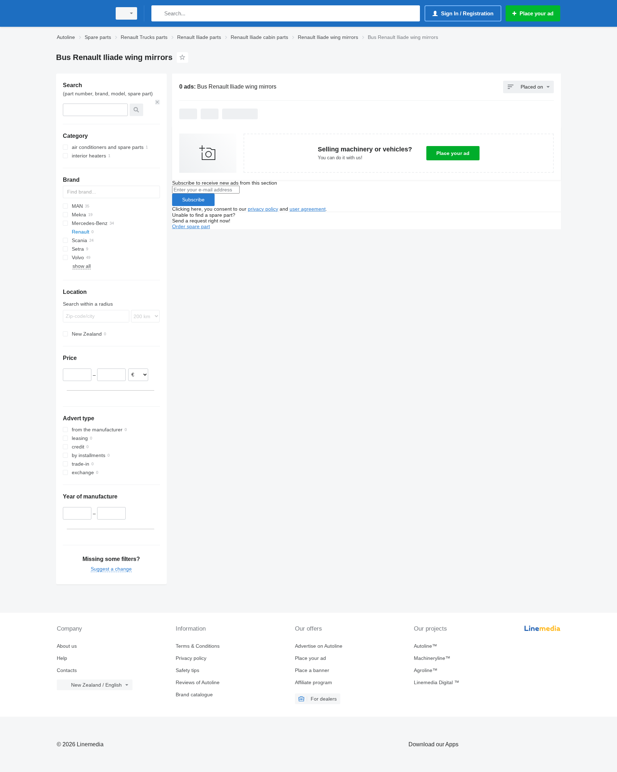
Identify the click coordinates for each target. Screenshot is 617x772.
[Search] (158, 13)
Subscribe (193, 199)
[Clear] (157, 102)
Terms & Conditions (198, 646)
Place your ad (453, 153)
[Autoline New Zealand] (82, 13)
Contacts (67, 670)
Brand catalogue (194, 694)
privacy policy (263, 209)
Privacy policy (191, 658)
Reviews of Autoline (198, 682)
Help (62, 658)
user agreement (308, 209)
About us (67, 646)
